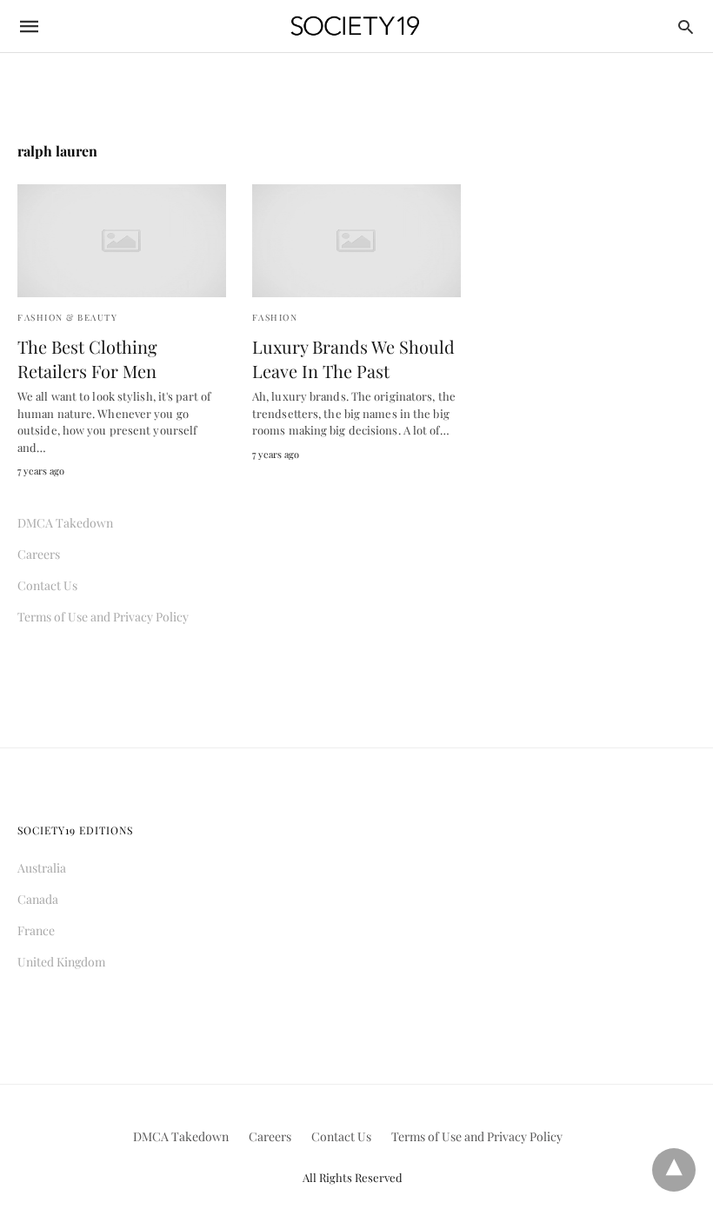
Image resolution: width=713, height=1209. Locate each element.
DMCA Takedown (65, 523)
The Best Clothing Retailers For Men (87, 358)
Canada (37, 899)
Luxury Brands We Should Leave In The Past (353, 358)
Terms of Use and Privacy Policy (103, 616)
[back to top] (674, 1170)
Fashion (275, 317)
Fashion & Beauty (67, 317)
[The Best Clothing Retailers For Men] (121, 240)
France (36, 930)
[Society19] (355, 26)
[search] (686, 27)
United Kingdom (61, 961)
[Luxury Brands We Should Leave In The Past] (356, 240)
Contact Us (47, 585)
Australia (41, 868)
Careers (38, 554)
